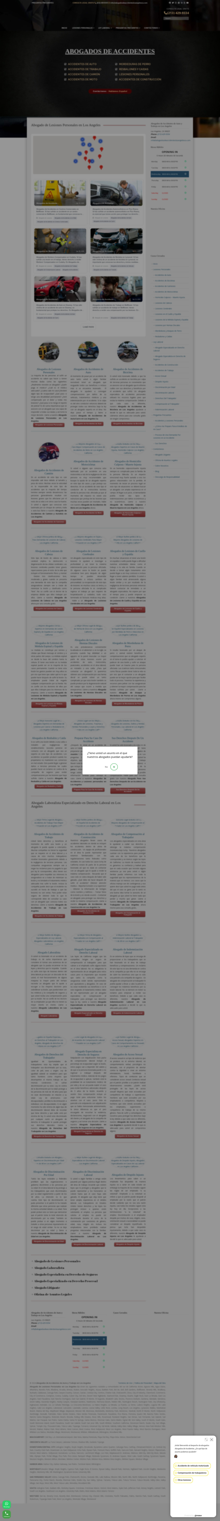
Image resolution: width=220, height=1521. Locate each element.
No (106, 766)
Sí (114, 766)
